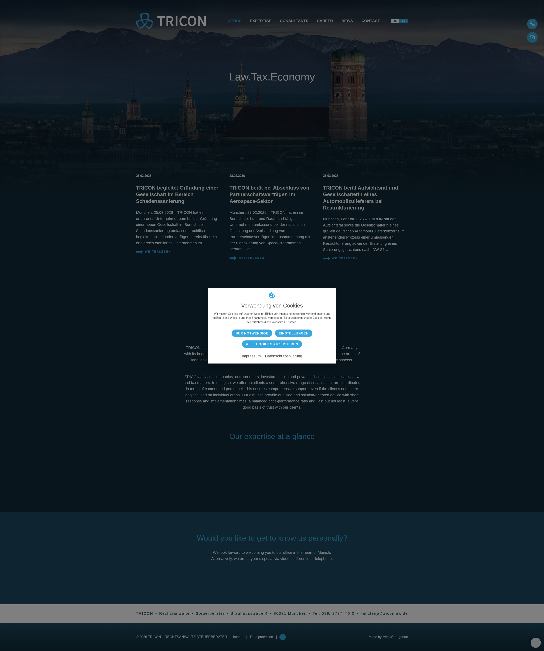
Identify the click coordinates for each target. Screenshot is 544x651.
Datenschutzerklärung (283, 356)
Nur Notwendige (251, 333)
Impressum (251, 356)
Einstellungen (294, 333)
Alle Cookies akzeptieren (272, 344)
